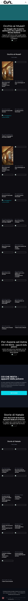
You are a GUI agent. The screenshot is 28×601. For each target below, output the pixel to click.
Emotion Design (17, 599)
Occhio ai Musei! (7, 81)
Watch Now (14, 393)
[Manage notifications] (3, 598)
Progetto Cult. (6, 579)
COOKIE (9, 597)
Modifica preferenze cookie (19, 597)
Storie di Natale (7, 468)
